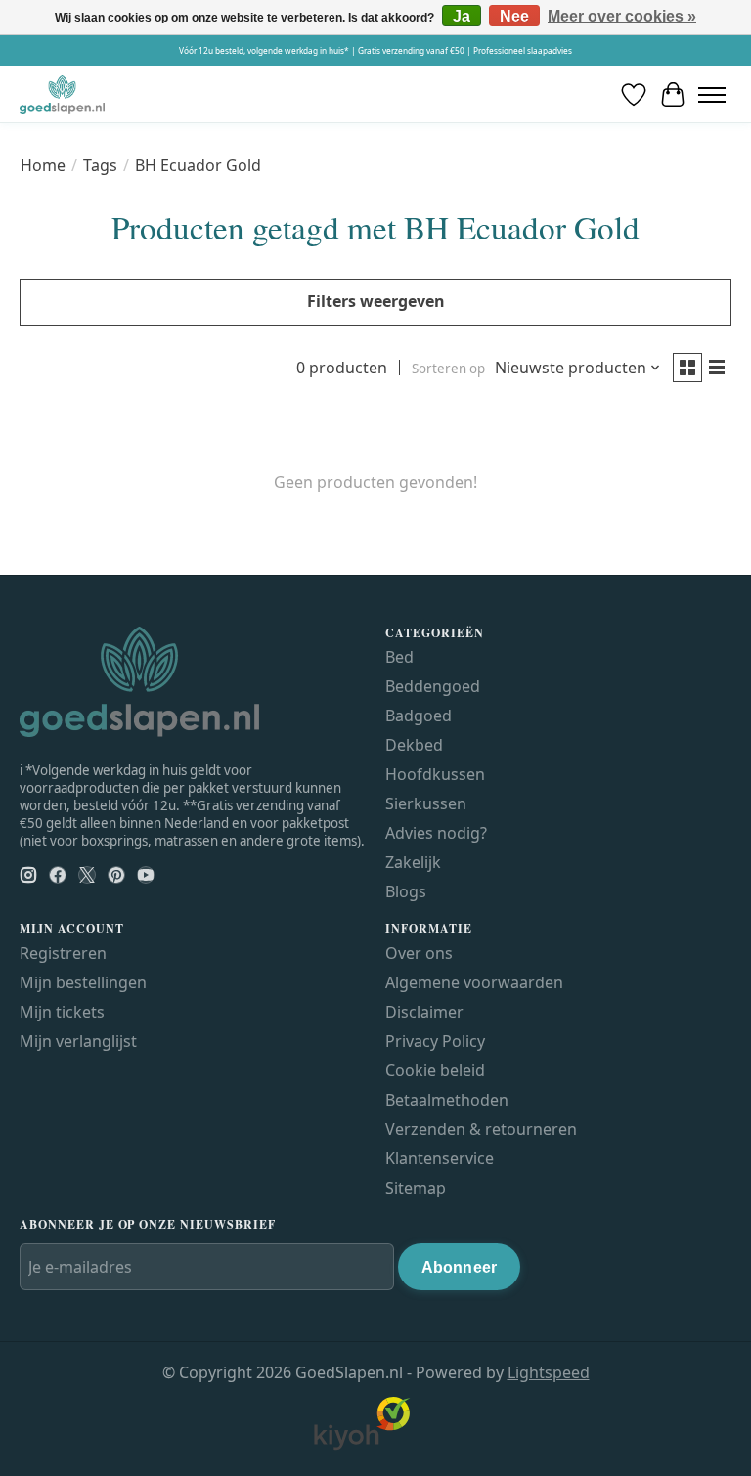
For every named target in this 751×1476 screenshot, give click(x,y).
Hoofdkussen (435, 774)
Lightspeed (549, 1372)
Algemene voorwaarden (474, 982)
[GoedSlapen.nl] (62, 94)
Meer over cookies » (622, 16)
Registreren (63, 953)
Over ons (419, 953)
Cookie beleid (435, 1070)
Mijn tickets (62, 1011)
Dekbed (414, 745)
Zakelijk (413, 862)
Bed (399, 657)
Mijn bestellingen (83, 982)
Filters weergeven (376, 301)
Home (43, 165)
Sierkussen (425, 803)
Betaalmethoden (446, 1099)
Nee (514, 16)
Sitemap (415, 1187)
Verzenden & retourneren (481, 1129)
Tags (100, 165)
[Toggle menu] (711, 94)
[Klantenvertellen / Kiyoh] (362, 1445)
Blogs (405, 891)
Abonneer (459, 1267)
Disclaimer (424, 1011)
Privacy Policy (435, 1041)
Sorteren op (448, 368)
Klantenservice (439, 1158)
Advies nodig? (436, 833)
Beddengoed (432, 686)
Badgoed (418, 715)
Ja (461, 16)
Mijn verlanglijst (78, 1041)
